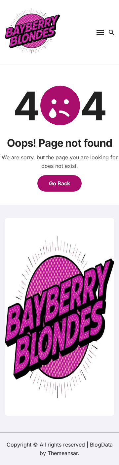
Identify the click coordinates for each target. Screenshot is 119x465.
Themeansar (63, 453)
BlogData (101, 444)
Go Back (59, 183)
